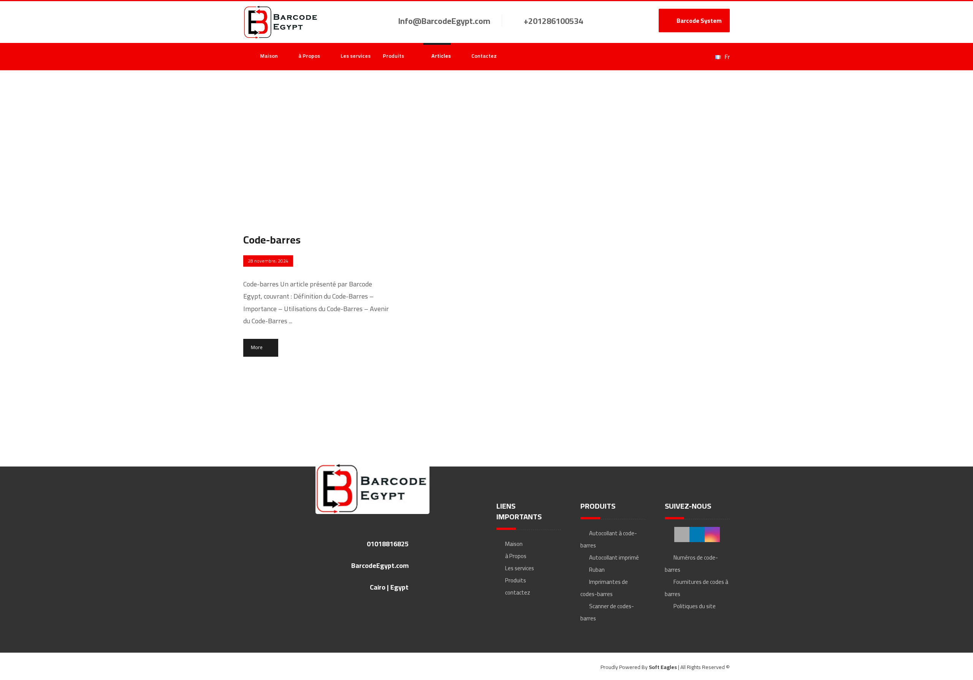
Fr (727, 56)
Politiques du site (694, 606)
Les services (519, 568)
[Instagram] (691, 56)
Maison (514, 543)
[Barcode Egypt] (281, 22)
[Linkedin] (677, 56)
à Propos (515, 555)
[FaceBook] (681, 534)
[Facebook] (663, 56)
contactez (517, 592)
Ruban (597, 569)
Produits (515, 580)
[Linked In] (697, 534)
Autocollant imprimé (614, 557)
